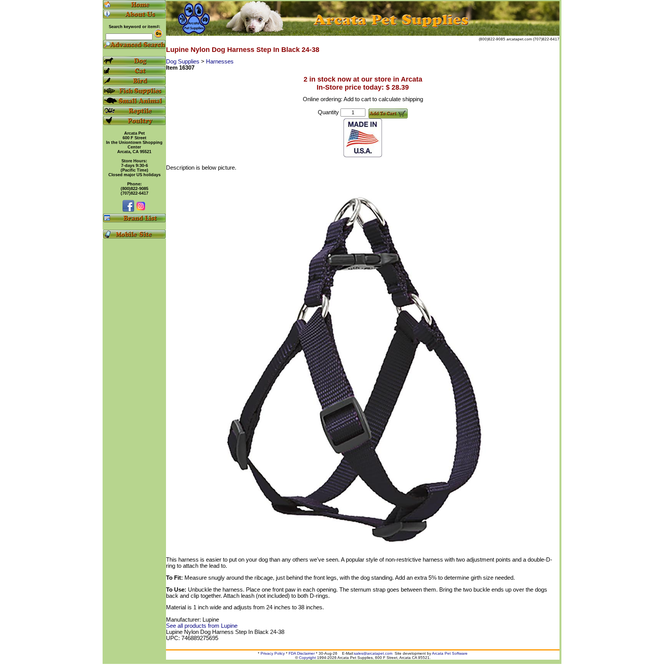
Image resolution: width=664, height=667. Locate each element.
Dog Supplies (183, 61)
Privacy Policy (273, 653)
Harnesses (220, 61)
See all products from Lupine (201, 626)
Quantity (328, 112)
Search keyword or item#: (134, 26)
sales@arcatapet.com (373, 653)
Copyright (307, 657)
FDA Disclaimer (302, 653)
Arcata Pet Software (450, 653)
